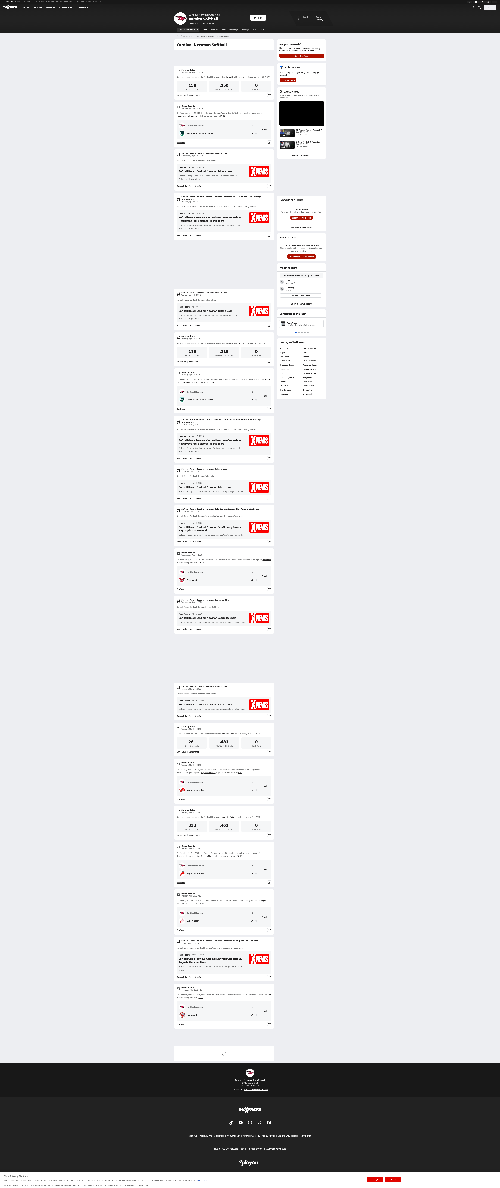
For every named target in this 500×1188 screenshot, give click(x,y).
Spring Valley (308, 385)
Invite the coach (288, 80)
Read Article (182, 186)
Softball (26, 7)
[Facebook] (494, 2)
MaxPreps (8, 2)
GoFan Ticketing (24, 2)
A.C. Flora (284, 348)
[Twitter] (488, 2)
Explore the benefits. (308, 50)
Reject (393, 1179)
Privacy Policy (233, 1136)
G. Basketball (82, 7)
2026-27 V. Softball (186, 29)
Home (204, 29)
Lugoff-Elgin (193, 920)
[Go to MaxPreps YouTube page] (241, 1123)
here (317, 275)
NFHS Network (256, 1148)
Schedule (214, 29)
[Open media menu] (479, 7)
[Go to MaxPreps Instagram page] (250, 1123)
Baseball (50, 7)
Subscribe (219, 1136)
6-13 (240, 772)
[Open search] (473, 7)
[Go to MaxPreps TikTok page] (231, 1123)
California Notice (266, 1136)
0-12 (223, 116)
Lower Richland (309, 360)
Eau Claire (284, 385)
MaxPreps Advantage (276, 1148)
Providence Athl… (310, 369)
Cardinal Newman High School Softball (215, 36)
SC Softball (195, 36)
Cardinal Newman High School (250, 1079)
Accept (375, 1179)
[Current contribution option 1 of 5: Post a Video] (296, 332)
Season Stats (194, 95)
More (262, 29)
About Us (193, 1136)
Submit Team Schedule (301, 217)
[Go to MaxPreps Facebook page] (269, 1123)
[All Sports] (95, 7)
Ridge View (307, 377)
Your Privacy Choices (288, 1136)
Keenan (306, 356)
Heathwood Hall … (310, 348)
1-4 (212, 382)
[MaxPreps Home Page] (178, 36)
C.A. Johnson (285, 369)
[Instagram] (482, 2)
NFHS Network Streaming (48, 2)
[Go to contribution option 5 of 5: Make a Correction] (308, 332)
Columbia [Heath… (287, 377)
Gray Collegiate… (287, 390)
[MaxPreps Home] (10, 7)
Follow (259, 17)
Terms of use (249, 1136)
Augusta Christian (229, 733)
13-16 (201, 562)
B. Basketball (65, 7)
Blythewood (285, 360)
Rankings (245, 29)
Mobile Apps (206, 1136)
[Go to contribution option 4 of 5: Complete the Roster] (305, 332)
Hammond (266, 994)
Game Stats (181, 95)
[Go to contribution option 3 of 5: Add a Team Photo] (302, 332)
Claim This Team (301, 55)
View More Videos (301, 155)
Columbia (284, 373)
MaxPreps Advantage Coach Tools (82, 2)
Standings (233, 29)
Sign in (490, 7)
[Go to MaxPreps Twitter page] (259, 1123)
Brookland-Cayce (287, 365)
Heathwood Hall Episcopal (233, 77)
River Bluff (307, 381)
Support (305, 1136)
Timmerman (308, 390)
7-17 (201, 997)
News (254, 29)
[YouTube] (476, 2)
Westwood (266, 559)
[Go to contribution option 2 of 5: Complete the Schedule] (299, 332)
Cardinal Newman (195, 125)
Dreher (282, 381)
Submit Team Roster (301, 303)
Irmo (305, 352)
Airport (283, 352)
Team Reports (184, 167)
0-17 (205, 903)
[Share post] (269, 95)
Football (38, 7)
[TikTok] (469, 2)
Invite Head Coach (302, 295)
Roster (223, 29)
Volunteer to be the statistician (301, 256)
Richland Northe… (310, 373)
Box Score (181, 142)
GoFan (244, 1148)
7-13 (240, 856)
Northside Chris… (310, 365)
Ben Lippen (284, 356)
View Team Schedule (301, 227)
